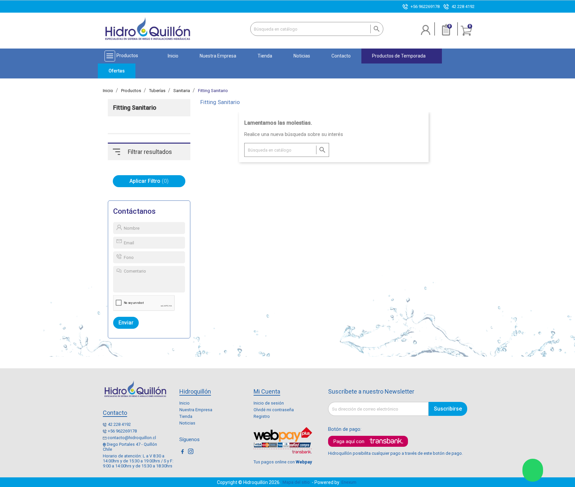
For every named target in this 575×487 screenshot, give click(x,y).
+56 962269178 (425, 6)
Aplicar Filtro (148, 181)
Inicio (184, 403)
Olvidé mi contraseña (274, 409)
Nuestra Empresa (195, 409)
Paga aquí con (348, 441)
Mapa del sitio (296, 482)
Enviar (125, 322)
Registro (262, 416)
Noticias (187, 423)
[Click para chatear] (532, 470)
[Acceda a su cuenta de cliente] (426, 32)
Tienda (185, 416)
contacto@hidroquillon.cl (131, 437)
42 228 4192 (463, 6)
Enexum (349, 482)
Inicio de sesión (269, 403)
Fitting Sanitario (134, 107)
